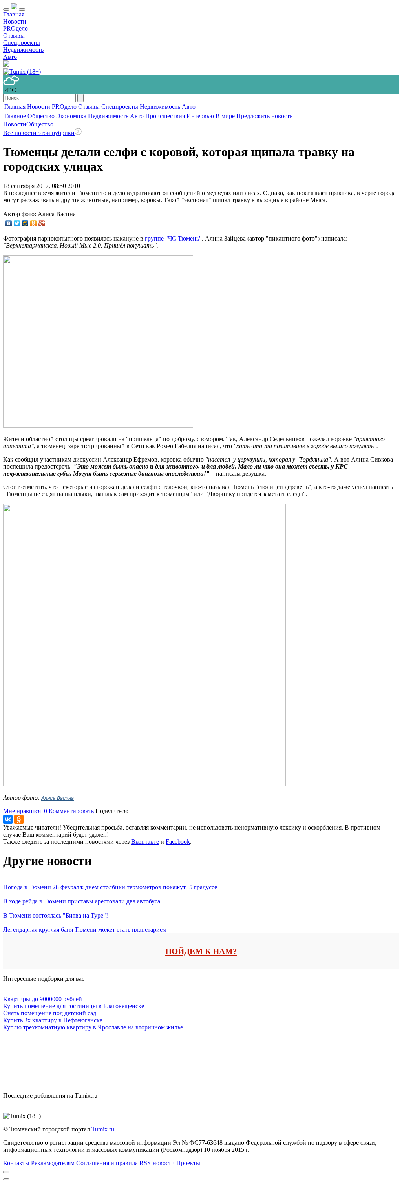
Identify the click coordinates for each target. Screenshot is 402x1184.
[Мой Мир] (25, 223)
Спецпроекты (21, 42)
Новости (14, 21)
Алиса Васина (57, 798)
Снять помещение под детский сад (49, 1013)
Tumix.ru (102, 1129)
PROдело (15, 28)
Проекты (188, 1163)
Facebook (178, 841)
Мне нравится (25, 811)
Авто (10, 56)
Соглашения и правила (107, 1163)
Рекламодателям (53, 1163)
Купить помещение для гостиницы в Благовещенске (73, 1006)
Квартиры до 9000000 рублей (42, 999)
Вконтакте (145, 841)
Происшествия (165, 116)
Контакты (16, 1163)
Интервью (200, 116)
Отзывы (14, 35)
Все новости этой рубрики (39, 133)
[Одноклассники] (33, 223)
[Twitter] (17, 223)
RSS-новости (157, 1163)
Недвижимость (23, 49)
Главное (15, 116)
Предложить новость (264, 116)
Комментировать (71, 811)
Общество (41, 116)
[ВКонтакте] (9, 223)
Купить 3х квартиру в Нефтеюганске (52, 1020)
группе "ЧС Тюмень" (172, 238)
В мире (225, 116)
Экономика (71, 116)
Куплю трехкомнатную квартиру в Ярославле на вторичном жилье (93, 1027)
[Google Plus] (42, 223)
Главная (13, 14)
